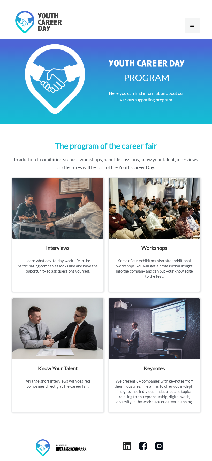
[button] (192, 25)
